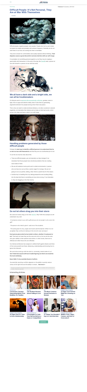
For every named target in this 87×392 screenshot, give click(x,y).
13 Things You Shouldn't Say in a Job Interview (52, 315)
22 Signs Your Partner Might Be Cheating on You (68, 293)
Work (45, 312)
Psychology (12, 6)
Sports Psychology (31, 312)
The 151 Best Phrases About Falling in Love (34, 292)
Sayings (29, 290)
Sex (45, 290)
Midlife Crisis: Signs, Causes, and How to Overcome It (67, 316)
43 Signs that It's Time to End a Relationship (17, 315)
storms (34, 214)
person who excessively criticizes (32, 100)
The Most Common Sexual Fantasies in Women (50, 293)
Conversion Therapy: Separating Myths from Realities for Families (17, 293)
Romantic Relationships (67, 290)
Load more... (43, 322)
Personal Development (66, 312)
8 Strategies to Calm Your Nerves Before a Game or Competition (34, 316)
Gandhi (43, 61)
